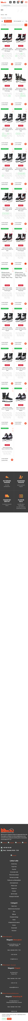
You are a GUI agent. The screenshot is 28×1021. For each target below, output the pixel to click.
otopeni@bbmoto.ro (14, 987)
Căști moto (14, 906)
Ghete (14, 919)
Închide (4, 1018)
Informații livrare (14, 883)
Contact (14, 891)
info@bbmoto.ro (14, 959)
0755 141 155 (14, 983)
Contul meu (14, 863)
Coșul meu (14, 866)
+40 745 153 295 (7, 847)
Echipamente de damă (14, 922)
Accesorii (14, 930)
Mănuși (14, 914)
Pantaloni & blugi (14, 917)
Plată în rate (14, 885)
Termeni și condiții (14, 877)
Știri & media (14, 893)
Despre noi (14, 888)
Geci (14, 911)
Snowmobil (14, 928)
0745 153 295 (14, 954)
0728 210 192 (14, 1011)
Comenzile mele (14, 872)
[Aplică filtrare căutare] (25, 25)
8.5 (6, 14)
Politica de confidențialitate (14, 880)
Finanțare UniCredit (14, 896)
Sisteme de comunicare (14, 908)
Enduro (14, 925)
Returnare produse (14, 874)
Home (2, 14)
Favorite (14, 869)
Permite (9, 1018)
